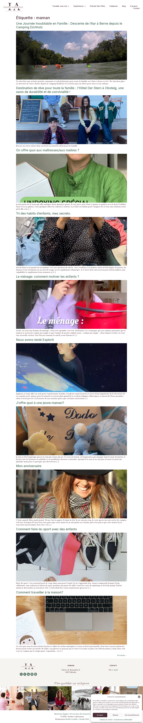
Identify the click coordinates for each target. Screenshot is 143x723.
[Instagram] (21, 674)
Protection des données (80, 714)
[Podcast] (31, 674)
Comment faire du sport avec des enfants (46, 529)
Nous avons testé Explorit (35, 340)
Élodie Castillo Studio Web (77, 719)
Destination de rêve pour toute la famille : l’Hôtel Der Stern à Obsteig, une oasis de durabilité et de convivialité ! (70, 90)
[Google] (35, 674)
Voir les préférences (132, 715)
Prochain (122, 655)
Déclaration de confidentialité (123, 719)
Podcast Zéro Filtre (97, 6)
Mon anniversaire (28, 466)
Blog (124, 6)
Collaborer (113, 6)
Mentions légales (61, 714)
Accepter (100, 715)
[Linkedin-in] (28, 674)
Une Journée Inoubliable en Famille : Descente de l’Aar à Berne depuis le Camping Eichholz (69, 25)
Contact (136, 8)
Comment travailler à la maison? (39, 592)
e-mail (115, 670)
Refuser (115, 715)
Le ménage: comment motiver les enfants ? (47, 276)
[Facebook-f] (24, 674)
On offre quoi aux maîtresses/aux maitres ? (47, 150)
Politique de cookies (106, 719)
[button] (139, 697)
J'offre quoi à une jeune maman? (40, 403)
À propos (133, 6)
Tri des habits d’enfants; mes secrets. (43, 213)
